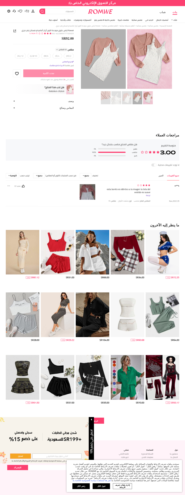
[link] (92, 3)
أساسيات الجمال (162, 20)
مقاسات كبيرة (123, 20)
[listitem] (162, 260)
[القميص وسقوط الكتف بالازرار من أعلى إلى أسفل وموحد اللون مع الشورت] (92, 252)
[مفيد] (23, 186)
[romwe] (100, 11)
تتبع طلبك (125, 457)
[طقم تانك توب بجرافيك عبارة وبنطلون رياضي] (162, 314)
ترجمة (148, 195)
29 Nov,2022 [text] (174, 201)
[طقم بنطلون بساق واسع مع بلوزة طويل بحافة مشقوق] (92, 314)
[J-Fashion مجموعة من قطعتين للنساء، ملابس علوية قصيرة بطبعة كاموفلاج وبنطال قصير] (22, 377)
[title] (92, 225)
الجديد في (149, 20)
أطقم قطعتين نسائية (110, 26)
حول (176, 450)
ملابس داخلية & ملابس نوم (104, 20)
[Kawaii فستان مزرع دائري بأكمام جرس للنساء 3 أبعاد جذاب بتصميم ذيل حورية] (22, 252)
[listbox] (32, 11)
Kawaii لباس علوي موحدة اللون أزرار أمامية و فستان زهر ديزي (48, 30)
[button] (17, 73)
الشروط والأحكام (24, 460)
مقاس (66, 49)
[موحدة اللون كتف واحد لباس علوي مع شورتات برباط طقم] (57, 377)
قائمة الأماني (124, 454)
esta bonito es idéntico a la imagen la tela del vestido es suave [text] (128, 191)
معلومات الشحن (147, 457)
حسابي (126, 450)
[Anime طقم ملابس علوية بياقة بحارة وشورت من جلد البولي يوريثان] (162, 252)
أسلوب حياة (53, 20)
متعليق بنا (174, 454)
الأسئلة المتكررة (147, 454)
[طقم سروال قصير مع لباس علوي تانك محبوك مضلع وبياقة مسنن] (57, 252)
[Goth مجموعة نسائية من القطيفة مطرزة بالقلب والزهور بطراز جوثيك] (162, 377)
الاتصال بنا (174, 457)
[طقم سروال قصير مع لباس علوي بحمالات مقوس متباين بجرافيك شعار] (22, 314)
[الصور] (126, 59)
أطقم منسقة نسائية (127, 26)
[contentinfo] (175, 277)
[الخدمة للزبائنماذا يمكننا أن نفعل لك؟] (14, 11)
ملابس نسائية (137, 20)
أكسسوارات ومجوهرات (82, 20)
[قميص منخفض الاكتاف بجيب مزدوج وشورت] (127, 377)
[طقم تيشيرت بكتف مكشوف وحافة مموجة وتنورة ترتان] (127, 252)
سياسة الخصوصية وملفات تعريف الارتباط (47, 460)
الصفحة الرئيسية (166, 26)
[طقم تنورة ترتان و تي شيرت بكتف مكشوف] (92, 377)
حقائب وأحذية (65, 20)
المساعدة (149, 450)
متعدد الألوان (125, 201)
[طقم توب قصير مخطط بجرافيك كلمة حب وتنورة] (57, 314)
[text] (125, 185)
